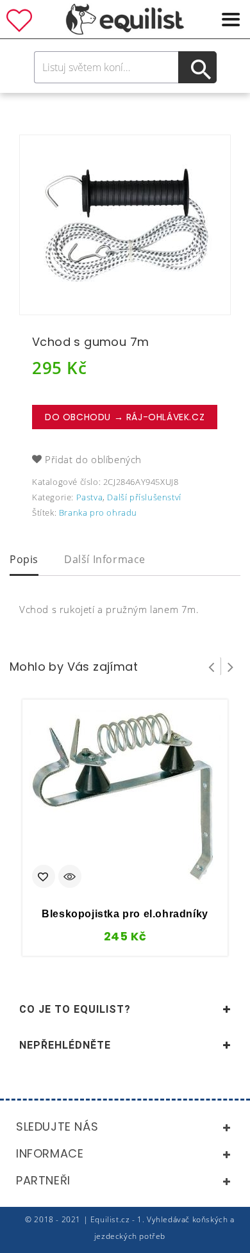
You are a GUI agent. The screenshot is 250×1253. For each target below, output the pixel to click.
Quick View (69, 877)
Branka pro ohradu (98, 512)
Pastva (89, 497)
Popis (24, 559)
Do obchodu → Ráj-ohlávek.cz (124, 417)
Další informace (105, 559)
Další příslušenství (144, 497)
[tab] (24, 560)
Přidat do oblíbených (93, 459)
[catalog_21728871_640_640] (125, 225)
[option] (125, 225)
